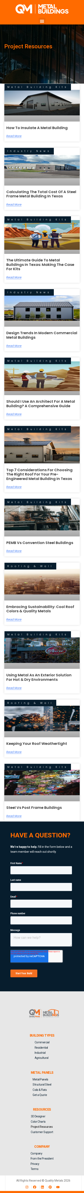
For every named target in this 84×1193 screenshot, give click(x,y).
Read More (14, 136)
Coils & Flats (40, 1089)
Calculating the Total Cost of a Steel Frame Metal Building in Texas (41, 194)
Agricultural (42, 1057)
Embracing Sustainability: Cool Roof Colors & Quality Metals (40, 609)
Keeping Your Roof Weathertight (36, 743)
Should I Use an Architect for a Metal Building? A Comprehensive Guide (40, 403)
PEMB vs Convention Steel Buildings (39, 542)
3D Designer (38, 1116)
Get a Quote (40, 1095)
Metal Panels (40, 1079)
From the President (42, 1158)
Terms (35, 1169)
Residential (41, 1047)
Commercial (42, 1042)
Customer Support (42, 1132)
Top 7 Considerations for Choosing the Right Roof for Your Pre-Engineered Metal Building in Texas (39, 474)
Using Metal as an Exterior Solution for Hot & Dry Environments (39, 677)
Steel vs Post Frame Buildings (34, 807)
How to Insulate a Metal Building (37, 127)
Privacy (35, 1163)
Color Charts (38, 1121)
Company (36, 1153)
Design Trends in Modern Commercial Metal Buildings (41, 335)
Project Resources (42, 1126)
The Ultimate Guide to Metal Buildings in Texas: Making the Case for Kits (40, 264)
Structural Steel (42, 1084)
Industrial (40, 1052)
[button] (42, 21)
